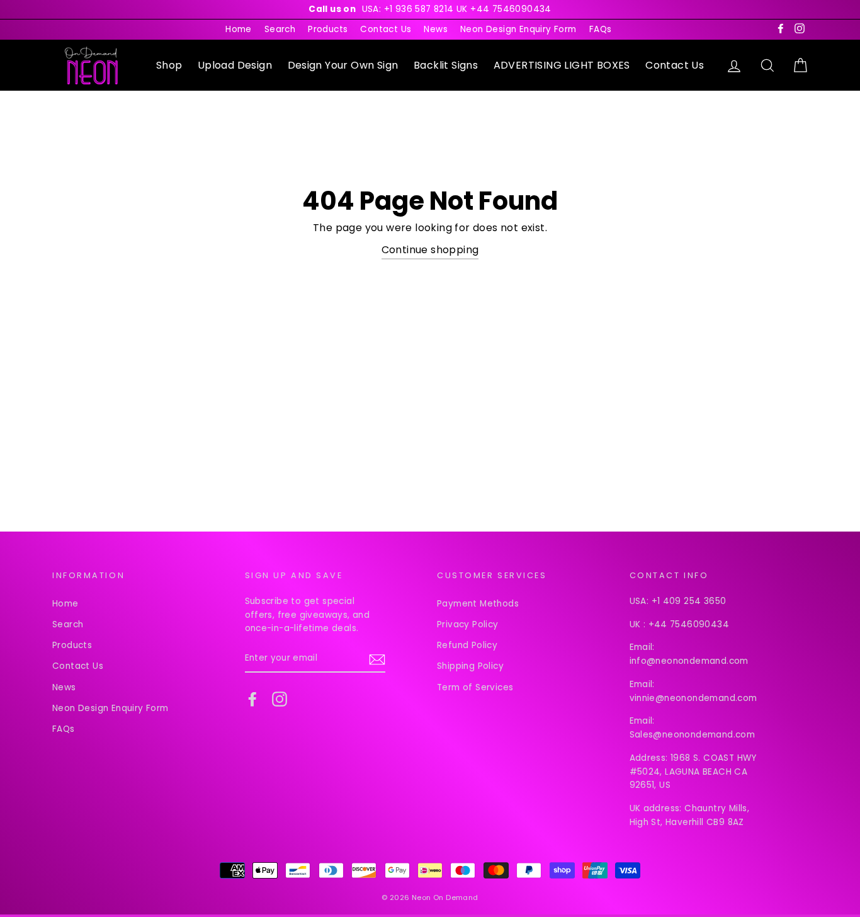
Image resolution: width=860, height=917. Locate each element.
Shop (169, 65)
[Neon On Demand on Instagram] (279, 699)
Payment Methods (478, 604)
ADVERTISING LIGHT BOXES (562, 65)
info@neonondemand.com (689, 661)
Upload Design (235, 65)
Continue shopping (430, 249)
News (436, 29)
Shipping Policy (470, 666)
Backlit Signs (446, 65)
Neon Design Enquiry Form (518, 29)
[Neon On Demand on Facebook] (252, 699)
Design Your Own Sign (343, 65)
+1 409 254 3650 (689, 601)
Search (279, 29)
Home (238, 29)
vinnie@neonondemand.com (693, 698)
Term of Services (475, 687)
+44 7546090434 (689, 624)
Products (328, 29)
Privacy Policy (468, 624)
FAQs (600, 29)
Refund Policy (467, 645)
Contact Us (385, 29)
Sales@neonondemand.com (692, 735)
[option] (430, 9)
